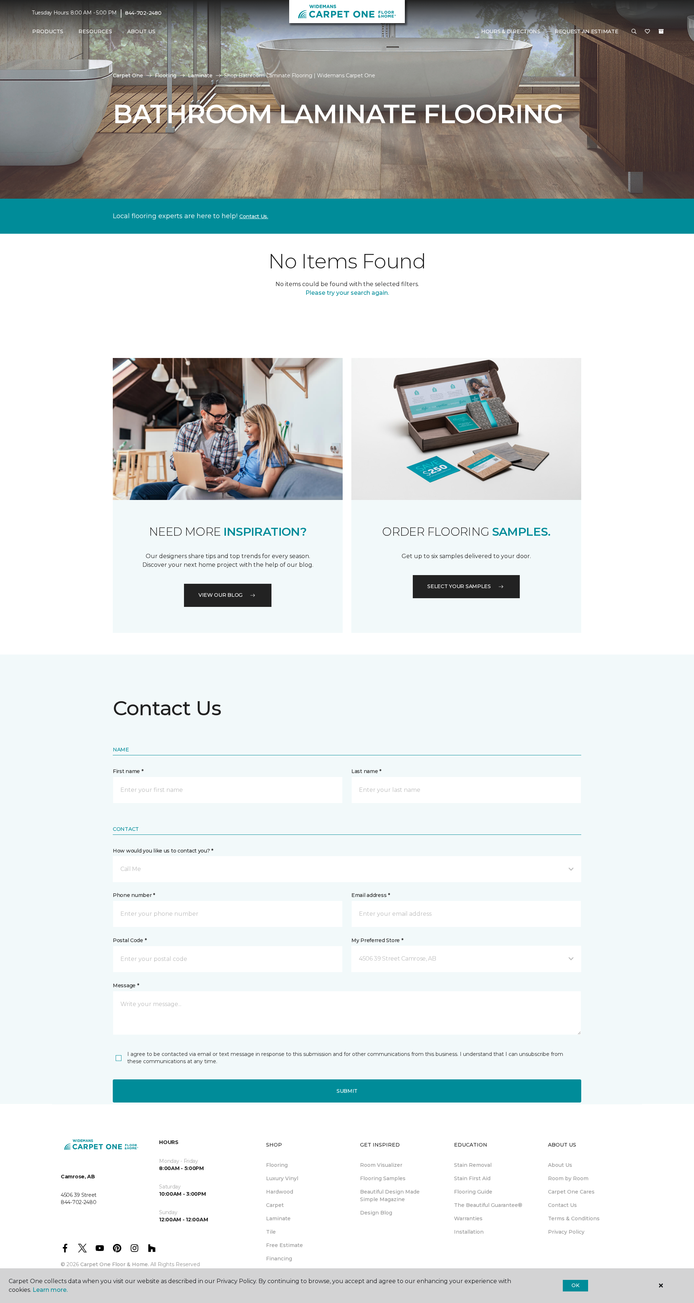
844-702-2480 (143, 13)
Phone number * (134, 895)
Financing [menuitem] (279, 1258)
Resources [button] (95, 31)
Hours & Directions (510, 31)
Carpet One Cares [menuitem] (571, 1191)
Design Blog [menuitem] (376, 1212)
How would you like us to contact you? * (163, 850)
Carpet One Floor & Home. (114, 1264)
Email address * (370, 895)
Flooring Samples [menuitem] (383, 1178)
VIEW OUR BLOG (220, 595)
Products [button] (47, 31)
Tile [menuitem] (271, 1232)
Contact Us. (253, 216)
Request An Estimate (586, 31)
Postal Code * (129, 940)
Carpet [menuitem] (275, 1205)
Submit (347, 1091)
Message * (126, 985)
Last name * (366, 771)
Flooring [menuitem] (277, 1165)
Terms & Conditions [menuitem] (574, 1218)
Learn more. (50, 1289)
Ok (575, 1285)
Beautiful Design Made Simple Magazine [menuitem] (390, 1195)
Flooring (165, 75)
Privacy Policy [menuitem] (566, 1232)
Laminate (200, 75)
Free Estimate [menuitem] (284, 1245)
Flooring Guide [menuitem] (473, 1191)
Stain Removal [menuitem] (473, 1165)
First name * (128, 771)
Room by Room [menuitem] (568, 1178)
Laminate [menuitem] (278, 1218)
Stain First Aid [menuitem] (472, 1178)
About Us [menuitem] (560, 1165)
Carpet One (128, 75)
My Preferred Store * (377, 940)
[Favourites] (647, 32)
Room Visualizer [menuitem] (381, 1165)
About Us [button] (141, 31)
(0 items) (661, 31)
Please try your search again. (347, 292)
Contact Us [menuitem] (562, 1205)
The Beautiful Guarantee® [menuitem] (488, 1205)
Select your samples (459, 586)
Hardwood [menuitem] (279, 1191)
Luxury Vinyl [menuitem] (282, 1178)
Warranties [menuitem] (468, 1218)
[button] (634, 32)
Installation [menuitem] (469, 1232)
